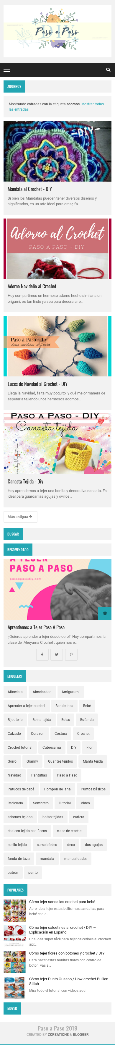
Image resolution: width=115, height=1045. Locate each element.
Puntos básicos (93, 789)
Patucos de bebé (21, 789)
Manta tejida (93, 761)
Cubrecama (51, 747)
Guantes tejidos (60, 761)
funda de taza (19, 859)
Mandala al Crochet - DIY (30, 188)
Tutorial (65, 803)
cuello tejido (17, 845)
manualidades (75, 859)
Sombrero (41, 803)
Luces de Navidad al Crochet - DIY (38, 383)
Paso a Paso (67, 775)
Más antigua (18, 517)
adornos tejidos (20, 817)
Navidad (14, 775)
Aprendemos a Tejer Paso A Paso (36, 627)
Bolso (65, 720)
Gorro (12, 761)
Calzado (14, 734)
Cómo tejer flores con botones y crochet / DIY (67, 953)
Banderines (64, 706)
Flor (89, 747)
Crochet (83, 734)
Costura (61, 734)
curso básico (47, 845)
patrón (13, 873)
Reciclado (15, 803)
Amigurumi (71, 692)
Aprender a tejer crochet (26, 706)
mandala (47, 859)
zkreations (58, 1035)
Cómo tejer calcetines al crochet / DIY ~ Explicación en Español (62, 929)
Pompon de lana (57, 789)
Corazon (38, 734)
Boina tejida (41, 720)
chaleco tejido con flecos (27, 831)
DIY (73, 747)
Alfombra (15, 692)
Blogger (81, 1035)
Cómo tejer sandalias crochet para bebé (62, 902)
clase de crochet (70, 831)
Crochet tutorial (20, 747)
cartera (78, 817)
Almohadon (42, 692)
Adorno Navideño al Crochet (32, 286)
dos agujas (94, 845)
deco (71, 845)
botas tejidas (52, 817)
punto (33, 873)
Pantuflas (39, 775)
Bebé (87, 706)
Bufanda (87, 720)
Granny (32, 761)
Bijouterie (15, 720)
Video (85, 803)
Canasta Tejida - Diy (25, 481)
